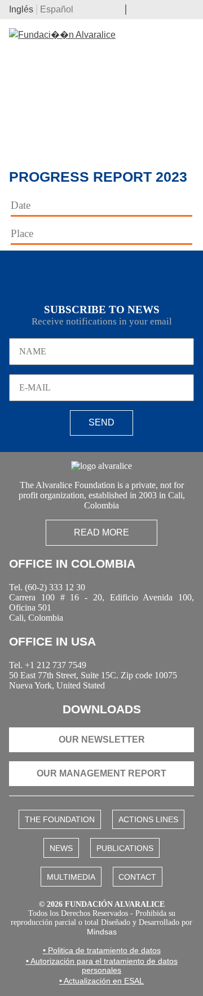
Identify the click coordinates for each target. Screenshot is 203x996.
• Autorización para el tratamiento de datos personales (102, 965)
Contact (137, 876)
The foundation (60, 819)
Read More (101, 532)
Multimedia (71, 876)
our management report (101, 773)
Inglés (21, 9)
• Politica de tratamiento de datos (102, 950)
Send (101, 422)
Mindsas (102, 931)
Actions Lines (148, 819)
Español (56, 9)
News (61, 848)
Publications (124, 848)
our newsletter (102, 739)
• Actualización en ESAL (101, 980)
